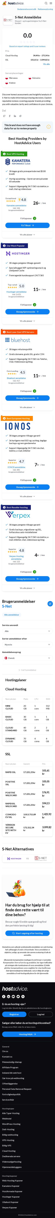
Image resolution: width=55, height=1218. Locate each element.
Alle (7, 631)
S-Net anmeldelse (28, 17)
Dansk (11, 658)
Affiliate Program (10, 1067)
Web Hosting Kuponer (12, 1180)
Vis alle (46, 64)
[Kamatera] (17, 162)
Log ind (40, 1014)
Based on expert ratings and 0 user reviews (27, 46)
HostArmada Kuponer (12, 1191)
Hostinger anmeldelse (16, 291)
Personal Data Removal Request (16, 1089)
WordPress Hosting (11, 1124)
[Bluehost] (17, 340)
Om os (5, 1051)
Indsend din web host (11, 1072)
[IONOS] (17, 426)
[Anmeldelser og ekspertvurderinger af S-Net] (4, 116)
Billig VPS (6, 1145)
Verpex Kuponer (9, 1207)
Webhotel (6, 1118)
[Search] (46, 3)
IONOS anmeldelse (16, 467)
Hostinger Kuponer (11, 1196)
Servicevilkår (8, 1099)
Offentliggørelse (9, 1083)
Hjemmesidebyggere (11, 1167)
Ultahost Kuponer (10, 1202)
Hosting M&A (25, 1034)
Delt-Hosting (8, 1129)
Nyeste (8, 644)
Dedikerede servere (11, 1156)
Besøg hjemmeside (25, 311)
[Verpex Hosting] (17, 515)
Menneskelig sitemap (12, 1062)
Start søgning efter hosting (29, 933)
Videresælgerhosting (11, 1161)
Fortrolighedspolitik (11, 1094)
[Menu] (51, 3)
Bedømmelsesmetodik (26, 9)
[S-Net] (8, 20)
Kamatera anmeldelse (16, 205)
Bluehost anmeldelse (16, 378)
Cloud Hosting (8, 1151)
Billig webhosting (10, 1134)
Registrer (14, 1014)
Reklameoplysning (45, 9)
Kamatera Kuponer (10, 1186)
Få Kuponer (27, 218)
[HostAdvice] (13, 3)
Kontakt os (7, 1056)
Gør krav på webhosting (13, 1078)
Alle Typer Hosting (10, 1113)
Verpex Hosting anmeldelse (16, 557)
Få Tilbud (25, 225)
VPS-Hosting (8, 1140)
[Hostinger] (17, 253)
